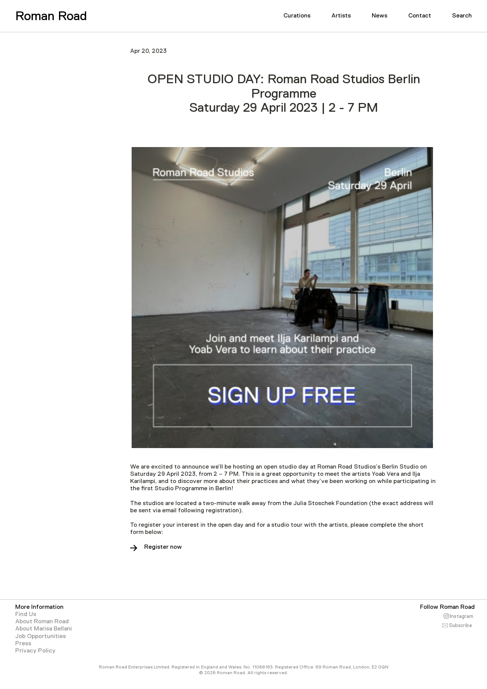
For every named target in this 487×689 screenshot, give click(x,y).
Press (23, 643)
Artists (341, 15)
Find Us (25, 614)
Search (462, 15)
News (379, 15)
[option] (282, 297)
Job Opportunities (40, 636)
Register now (163, 546)
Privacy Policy (35, 650)
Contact (419, 15)
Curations (296, 15)
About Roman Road (42, 621)
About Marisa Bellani (43, 628)
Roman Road (51, 15)
